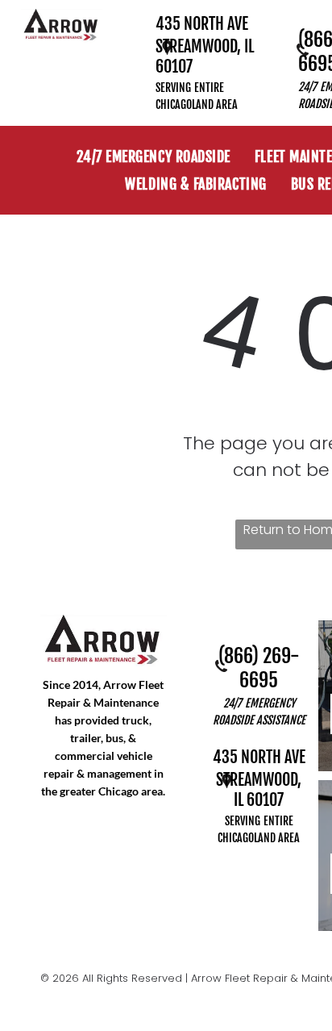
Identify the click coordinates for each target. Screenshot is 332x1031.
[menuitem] (153, 157)
